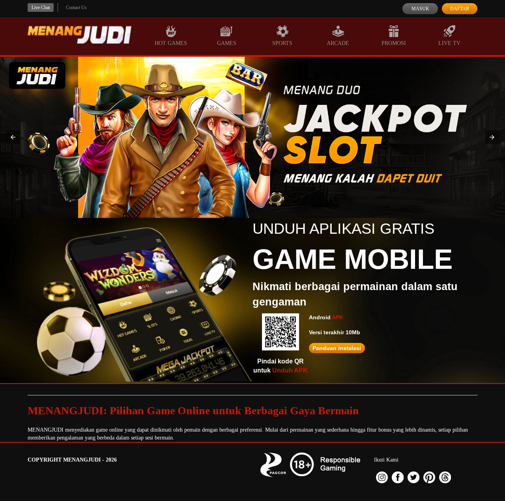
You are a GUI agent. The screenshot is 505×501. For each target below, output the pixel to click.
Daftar (459, 8)
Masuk (420, 8)
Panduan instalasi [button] (336, 348)
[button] (13, 137)
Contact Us (76, 7)
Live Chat (41, 7)
